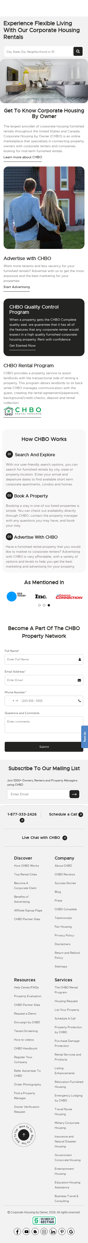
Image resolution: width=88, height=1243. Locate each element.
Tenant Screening (26, 1031)
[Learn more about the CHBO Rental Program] (22, 411)
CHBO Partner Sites (27, 919)
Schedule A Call (65, 1018)
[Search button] (78, 51)
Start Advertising (17, 287)
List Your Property (67, 1010)
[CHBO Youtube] (26, 1231)
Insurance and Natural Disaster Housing (65, 1141)
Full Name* (12, 651)
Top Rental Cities (25, 874)
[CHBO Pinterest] (61, 1231)
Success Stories (65, 883)
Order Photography (27, 1084)
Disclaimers (62, 944)
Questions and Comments (22, 713)
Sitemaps (61, 966)
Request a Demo (25, 1014)
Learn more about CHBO (23, 157)
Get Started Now (22, 345)
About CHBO (63, 866)
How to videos (24, 1040)
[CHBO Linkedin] (53, 1231)
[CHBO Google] (70, 1231)
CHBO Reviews (65, 874)
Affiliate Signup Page (28, 910)
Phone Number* (15, 692)
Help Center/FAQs (26, 987)
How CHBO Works (26, 866)
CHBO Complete (66, 909)
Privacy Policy (64, 935)
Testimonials (63, 918)
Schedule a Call (63, 814)
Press (58, 900)
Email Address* (15, 672)
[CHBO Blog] (35, 1231)
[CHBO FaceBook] (17, 1231)
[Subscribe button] (74, 794)
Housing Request (66, 1001)
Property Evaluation (27, 996)
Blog (58, 892)
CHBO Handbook (26, 1048)
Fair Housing (63, 927)
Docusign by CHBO (27, 1022)
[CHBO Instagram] (44, 1231)
